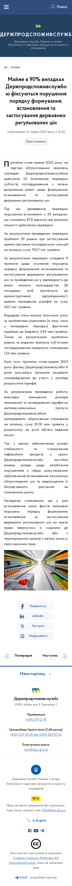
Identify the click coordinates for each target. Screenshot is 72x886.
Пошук (62, 7)
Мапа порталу (33, 674)
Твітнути (38, 626)
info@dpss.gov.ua (36, 749)
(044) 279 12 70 (36, 719)
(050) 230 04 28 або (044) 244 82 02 (36, 734)
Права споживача (36, 141)
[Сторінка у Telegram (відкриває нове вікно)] (42, 830)
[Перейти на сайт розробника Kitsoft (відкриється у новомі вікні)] (21, 877)
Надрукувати (38, 636)
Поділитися (38, 606)
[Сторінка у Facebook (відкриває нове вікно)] (29, 830)
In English (39, 820)
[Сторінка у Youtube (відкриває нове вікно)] (36, 830)
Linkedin (38, 616)
